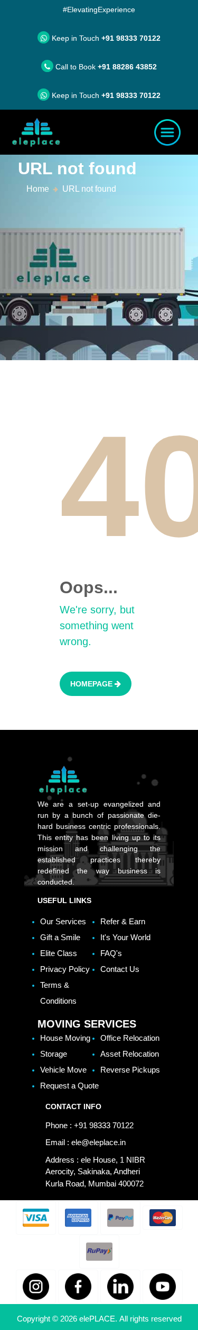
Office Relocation (129, 1037)
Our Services (63, 921)
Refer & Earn (122, 921)
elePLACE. (99, 1318)
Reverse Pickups (130, 1069)
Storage (53, 1053)
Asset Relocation (129, 1053)
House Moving (65, 1037)
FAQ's (111, 953)
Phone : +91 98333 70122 (89, 1125)
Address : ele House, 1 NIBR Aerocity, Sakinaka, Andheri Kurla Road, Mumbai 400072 (95, 1171)
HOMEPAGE (92, 684)
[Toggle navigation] (167, 132)
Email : (85, 1142)
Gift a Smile (60, 937)
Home (37, 188)
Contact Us (119, 969)
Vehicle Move (63, 1069)
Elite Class (58, 953)
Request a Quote (69, 1085)
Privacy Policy (65, 969)
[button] (36, 1218)
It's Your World (125, 937)
